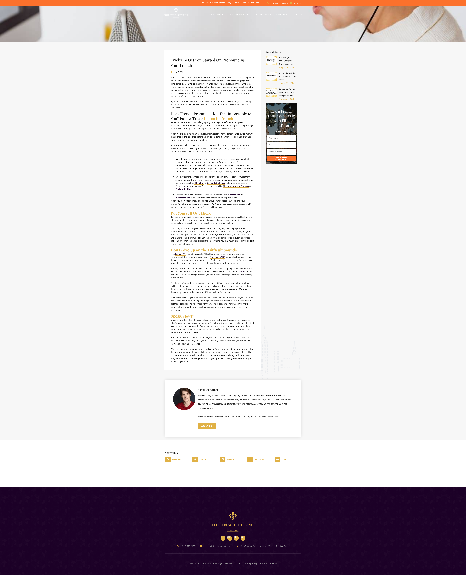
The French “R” (217, 257)
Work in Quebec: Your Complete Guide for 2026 (286, 60)
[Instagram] (229, 538)
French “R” (180, 253)
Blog (299, 14)
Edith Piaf (199, 183)
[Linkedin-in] (243, 538)
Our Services (237, 14)
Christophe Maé (183, 189)
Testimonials (262, 14)
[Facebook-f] (223, 538)
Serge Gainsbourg (216, 183)
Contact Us (283, 14)
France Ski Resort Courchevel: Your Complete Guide (287, 92)
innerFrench (234, 194)
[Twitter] (236, 538)
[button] (178, 459)
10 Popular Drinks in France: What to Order (287, 76)
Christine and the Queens (236, 186)
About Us (214, 14)
